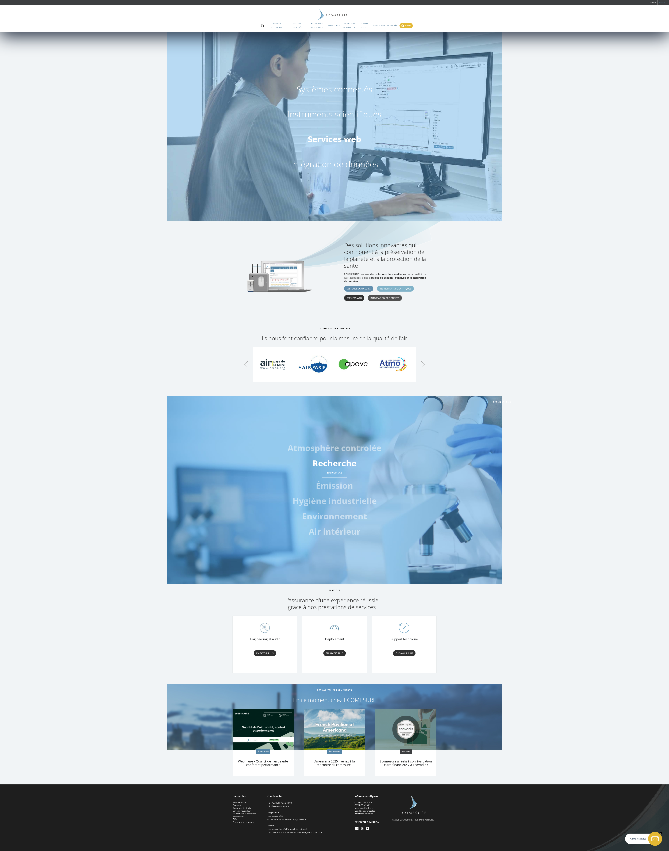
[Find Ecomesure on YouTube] (362, 828)
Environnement (334, 516)
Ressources (238, 816)
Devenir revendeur (242, 810)
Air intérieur (334, 531)
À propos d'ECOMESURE (277, 25)
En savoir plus (334, 488)
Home (262, 26)
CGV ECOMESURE (363, 802)
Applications (379, 25)
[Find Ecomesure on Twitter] (367, 828)
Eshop (408, 25)
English (662, 2)
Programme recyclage (243, 822)
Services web (334, 25)
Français (652, 2)
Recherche (334, 463)
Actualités (392, 25)
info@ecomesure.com (278, 806)
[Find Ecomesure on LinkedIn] (357, 828)
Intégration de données (349, 25)
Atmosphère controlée (334, 447)
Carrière (237, 805)
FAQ (235, 819)
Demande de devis (242, 808)
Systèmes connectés (297, 25)
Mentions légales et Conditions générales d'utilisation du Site (365, 811)
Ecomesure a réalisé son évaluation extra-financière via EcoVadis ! (406, 763)
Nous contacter (240, 802)
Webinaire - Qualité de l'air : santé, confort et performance (263, 763)
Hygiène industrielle (335, 500)
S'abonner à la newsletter (245, 813)
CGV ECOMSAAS (363, 805)
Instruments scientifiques (316, 25)
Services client (364, 25)
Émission (334, 478)
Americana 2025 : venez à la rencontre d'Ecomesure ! (334, 763)
